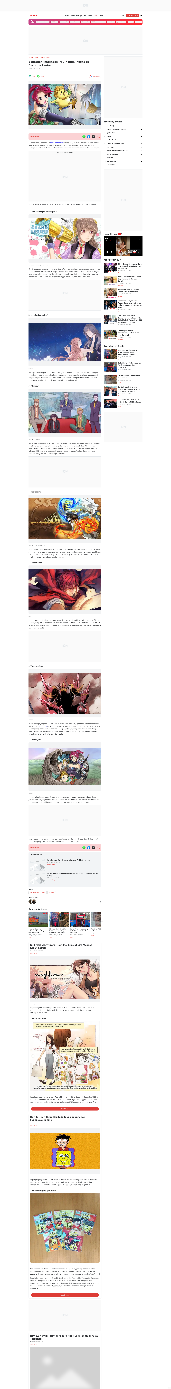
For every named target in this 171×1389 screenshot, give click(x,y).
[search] (123, 15)
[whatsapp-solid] (84, 136)
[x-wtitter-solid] (93, 136)
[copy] (98, 136)
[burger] (141, 15)
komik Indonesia (56, 143)
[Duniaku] (32, 15)
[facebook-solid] (88, 136)
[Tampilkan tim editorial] (100, 901)
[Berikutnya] (102, 920)
